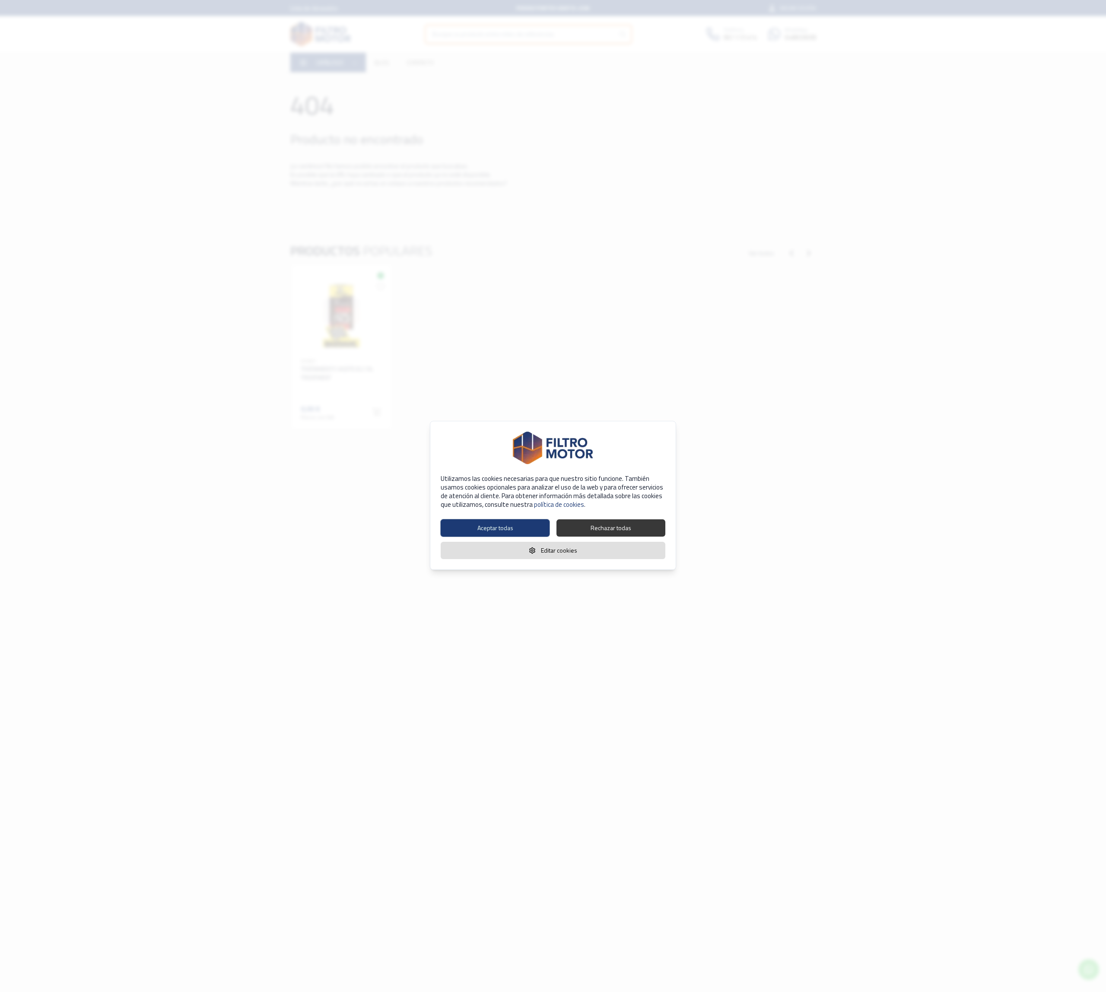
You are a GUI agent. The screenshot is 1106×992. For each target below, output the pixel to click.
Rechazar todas (611, 527)
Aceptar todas (495, 527)
